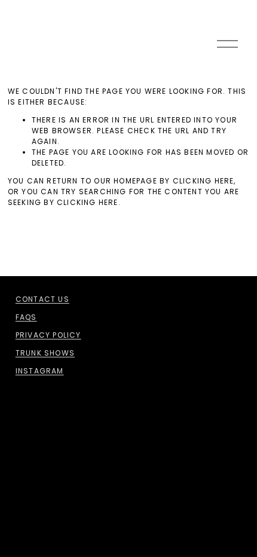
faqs (26, 317)
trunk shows (45, 353)
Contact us (42, 299)
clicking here (203, 181)
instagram (40, 371)
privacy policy (48, 335)
